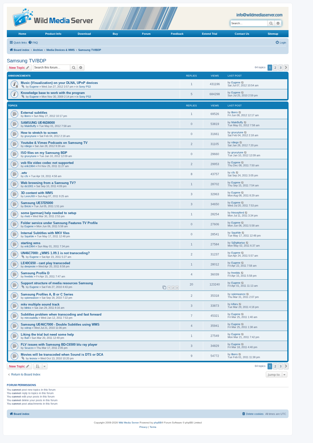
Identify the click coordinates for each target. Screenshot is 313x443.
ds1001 (28, 186)
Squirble (29, 236)
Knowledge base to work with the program (53, 93)
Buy (115, 33)
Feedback (177, 33)
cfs (26, 176)
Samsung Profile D (35, 273)
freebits (28, 276)
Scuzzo (29, 347)
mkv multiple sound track (40, 304)
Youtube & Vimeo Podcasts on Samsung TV (54, 143)
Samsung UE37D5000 (37, 203)
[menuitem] (33, 42)
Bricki (27, 206)
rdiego (28, 146)
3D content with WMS (37, 193)
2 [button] (275, 67)
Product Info (53, 33)
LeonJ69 (29, 196)
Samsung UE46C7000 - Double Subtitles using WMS (60, 324)
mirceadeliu (31, 317)
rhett (27, 216)
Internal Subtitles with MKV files (45, 233)
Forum (146, 33)
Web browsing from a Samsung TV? (48, 183)
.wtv (24, 173)
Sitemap (273, 33)
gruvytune (30, 136)
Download (84, 33)
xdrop (27, 327)
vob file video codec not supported (47, 163)
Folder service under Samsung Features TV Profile (59, 223)
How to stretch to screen (39, 133)
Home (22, 33)
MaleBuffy (30, 126)
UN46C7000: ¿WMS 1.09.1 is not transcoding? (55, 253)
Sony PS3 (85, 86)
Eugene (34, 86)
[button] (286, 67)
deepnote (29, 266)
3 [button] (280, 67)
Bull (26, 337)
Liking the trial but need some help (47, 334)
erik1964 (29, 166)
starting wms (30, 243)
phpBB (158, 422)
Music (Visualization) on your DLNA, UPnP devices (59, 83)
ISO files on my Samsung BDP (44, 153)
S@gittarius (238, 242)
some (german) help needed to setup (48, 213)
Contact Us (242, 33)
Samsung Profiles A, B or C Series (47, 294)
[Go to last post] (242, 82)
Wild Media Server (129, 422)
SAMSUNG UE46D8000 (38, 123)
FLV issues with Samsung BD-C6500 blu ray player (59, 344)
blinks (27, 307)
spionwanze (31, 297)
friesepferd (237, 212)
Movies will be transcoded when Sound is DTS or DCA (62, 354)
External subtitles (34, 112)
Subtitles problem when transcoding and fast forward (61, 314)
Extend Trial (209, 33)
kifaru (234, 304)
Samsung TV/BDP (26, 60)
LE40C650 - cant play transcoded (45, 263)
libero (27, 115)
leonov (33, 358)
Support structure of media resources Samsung (57, 283)
